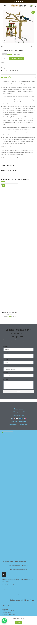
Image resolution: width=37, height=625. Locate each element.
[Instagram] (4, 574)
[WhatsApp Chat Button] (4, 620)
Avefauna (8, 46)
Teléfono (5, 359)
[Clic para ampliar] (4, 40)
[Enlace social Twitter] (16, 2)
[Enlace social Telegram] (23, 2)
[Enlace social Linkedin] (21, 2)
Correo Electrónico (8, 353)
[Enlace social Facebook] (14, 2)
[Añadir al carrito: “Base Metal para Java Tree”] (15, 185)
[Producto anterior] (31, 47)
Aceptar (18, 622)
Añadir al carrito (16, 58)
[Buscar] (35, 5)
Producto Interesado (9, 366)
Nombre (5, 346)
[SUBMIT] (18, 594)
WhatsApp (28, 340)
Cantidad (5, 372)
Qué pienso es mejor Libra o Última (22, 600)
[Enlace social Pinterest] (18, 2)
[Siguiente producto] (35, 47)
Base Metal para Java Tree (9, 312)
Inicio (2, 46)
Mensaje (5, 379)
